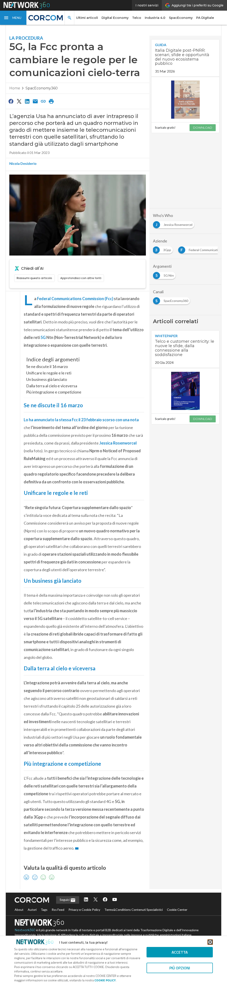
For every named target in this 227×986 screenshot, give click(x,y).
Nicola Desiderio (23, 163)
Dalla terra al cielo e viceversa (51, 385)
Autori (32, 909)
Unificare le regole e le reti (48, 372)
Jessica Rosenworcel (118, 443)
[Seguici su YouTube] (114, 900)
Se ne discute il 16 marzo (47, 366)
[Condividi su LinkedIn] (27, 101)
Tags (44, 909)
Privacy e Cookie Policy (84, 909)
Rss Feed (58, 909)
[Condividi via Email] (35, 101)
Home (14, 88)
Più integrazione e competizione (53, 392)
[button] (13, 18)
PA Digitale (205, 18)
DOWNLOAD (202, 127)
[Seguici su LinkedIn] (86, 900)
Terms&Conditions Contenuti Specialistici (133, 909)
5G (43, 337)
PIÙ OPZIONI (179, 968)
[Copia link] (43, 101)
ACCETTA (180, 952)
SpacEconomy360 (41, 88)
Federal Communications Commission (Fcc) (75, 298)
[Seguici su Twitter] (95, 900)
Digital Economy (115, 18)
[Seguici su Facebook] (105, 900)
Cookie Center (177, 909)
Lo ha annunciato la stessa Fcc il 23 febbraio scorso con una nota (81, 419)
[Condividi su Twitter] (19, 101)
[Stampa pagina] (51, 101)
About (19, 909)
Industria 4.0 (155, 18)
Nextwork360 (25, 930)
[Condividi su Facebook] (11, 101)
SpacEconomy (181, 18)
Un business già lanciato (46, 379)
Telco (136, 18)
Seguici (65, 899)
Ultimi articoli (87, 18)
